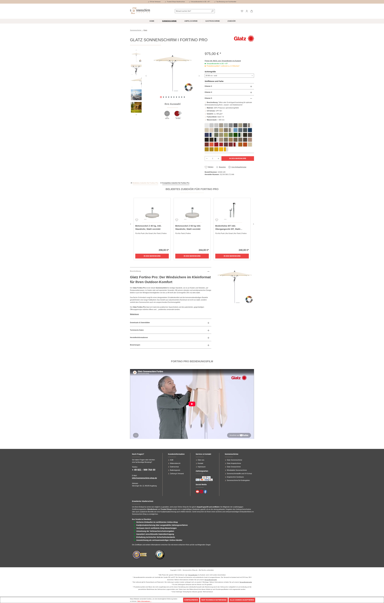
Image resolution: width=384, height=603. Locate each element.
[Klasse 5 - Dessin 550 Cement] (221, 125)
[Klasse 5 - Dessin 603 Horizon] (245, 130)
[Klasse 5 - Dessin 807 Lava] (245, 135)
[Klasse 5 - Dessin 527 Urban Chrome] (216, 130)
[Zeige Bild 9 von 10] (181, 97)
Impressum (202, 467)
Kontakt (200, 463)
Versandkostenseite (210, 579)
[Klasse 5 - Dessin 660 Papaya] (212, 144)
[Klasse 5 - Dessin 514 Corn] (221, 149)
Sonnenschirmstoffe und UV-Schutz (239, 473)
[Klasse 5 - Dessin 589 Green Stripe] (240, 135)
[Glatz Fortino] (172, 73)
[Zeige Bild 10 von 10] (184, 97)
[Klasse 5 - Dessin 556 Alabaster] (207, 130)
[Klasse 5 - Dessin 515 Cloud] (236, 130)
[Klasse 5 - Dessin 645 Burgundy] (231, 144)
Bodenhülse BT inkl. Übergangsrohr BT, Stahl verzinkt (227, 228)
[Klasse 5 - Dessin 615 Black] (212, 140)
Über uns (201, 460)
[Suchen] (212, 11)
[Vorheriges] (146, 75)
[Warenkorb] (251, 11)
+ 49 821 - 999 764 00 (143, 469)
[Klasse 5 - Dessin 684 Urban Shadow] (240, 125)
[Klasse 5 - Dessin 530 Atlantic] (207, 135)
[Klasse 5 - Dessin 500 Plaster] (212, 125)
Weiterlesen (134, 314)
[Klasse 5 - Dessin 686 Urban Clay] (221, 130)
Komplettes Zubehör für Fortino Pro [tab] (175, 183)
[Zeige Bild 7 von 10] (176, 97)
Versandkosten (193, 575)
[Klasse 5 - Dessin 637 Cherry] (207, 144)
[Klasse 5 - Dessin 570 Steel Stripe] (231, 130)
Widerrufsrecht (175, 463)
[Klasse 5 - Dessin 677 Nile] (231, 135)
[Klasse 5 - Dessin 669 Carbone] (250, 135)
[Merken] (136, 220)
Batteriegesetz (175, 470)
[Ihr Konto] (246, 11)
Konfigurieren (191, 600)
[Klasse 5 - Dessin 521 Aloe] (236, 135)
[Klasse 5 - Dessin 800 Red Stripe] (236, 144)
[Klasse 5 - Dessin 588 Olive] (216, 135)
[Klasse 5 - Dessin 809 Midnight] (207, 140)
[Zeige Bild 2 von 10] (163, 97)
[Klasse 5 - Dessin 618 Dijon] (212, 149)
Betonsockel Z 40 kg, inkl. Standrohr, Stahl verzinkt (148, 227)
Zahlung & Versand (177, 473)
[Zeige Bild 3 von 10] (166, 97)
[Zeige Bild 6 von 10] (173, 97)
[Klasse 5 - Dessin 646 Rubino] (221, 144)
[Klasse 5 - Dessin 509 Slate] (236, 125)
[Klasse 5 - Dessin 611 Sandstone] (240, 140)
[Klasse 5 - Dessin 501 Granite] (226, 125)
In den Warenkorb (237, 158)
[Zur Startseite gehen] (140, 10)
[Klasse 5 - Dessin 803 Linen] (221, 140)
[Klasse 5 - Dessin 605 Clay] (226, 140)
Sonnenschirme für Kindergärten (238, 480)
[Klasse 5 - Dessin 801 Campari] (216, 144)
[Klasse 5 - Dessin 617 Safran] (216, 149)
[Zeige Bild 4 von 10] (168, 97)
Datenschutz (174, 467)
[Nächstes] (199, 75)
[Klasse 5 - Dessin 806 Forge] (245, 140)
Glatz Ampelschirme (234, 463)
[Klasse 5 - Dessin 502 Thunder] (245, 125)
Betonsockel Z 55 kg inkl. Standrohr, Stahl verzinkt (188, 227)
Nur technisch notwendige (213, 600)
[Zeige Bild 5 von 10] (171, 97)
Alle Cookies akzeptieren (242, 600)
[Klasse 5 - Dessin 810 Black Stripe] (216, 140)
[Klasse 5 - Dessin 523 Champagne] (212, 130)
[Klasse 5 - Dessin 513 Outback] (245, 144)
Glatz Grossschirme (234, 467)
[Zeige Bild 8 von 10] (179, 97)
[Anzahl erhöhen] (218, 158)
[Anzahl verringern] (207, 158)
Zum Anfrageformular (238, 167)
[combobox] (192, 11)
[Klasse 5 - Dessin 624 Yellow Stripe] (226, 149)
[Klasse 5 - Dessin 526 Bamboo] (250, 144)
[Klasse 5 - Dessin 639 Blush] (250, 140)
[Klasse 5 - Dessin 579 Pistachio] (226, 135)
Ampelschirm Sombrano (235, 477)
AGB (171, 460)
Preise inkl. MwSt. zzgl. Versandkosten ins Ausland (223, 61)
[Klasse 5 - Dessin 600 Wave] (250, 130)
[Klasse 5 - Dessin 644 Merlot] (226, 144)
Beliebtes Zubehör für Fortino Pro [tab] (145, 183)
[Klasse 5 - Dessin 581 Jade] (221, 135)
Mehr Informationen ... (144, 601)
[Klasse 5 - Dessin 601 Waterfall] (240, 130)
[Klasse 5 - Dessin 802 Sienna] (240, 144)
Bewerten (222, 167)
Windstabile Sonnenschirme (237, 470)
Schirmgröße (215, 72)
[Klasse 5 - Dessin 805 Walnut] (236, 140)
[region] (165, 87)
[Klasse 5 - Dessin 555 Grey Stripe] (250, 125)
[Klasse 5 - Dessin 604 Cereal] (207, 149)
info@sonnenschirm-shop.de (144, 478)
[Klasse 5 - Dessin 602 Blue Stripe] (212, 135)
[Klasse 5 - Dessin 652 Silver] (231, 125)
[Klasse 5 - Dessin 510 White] (207, 125)
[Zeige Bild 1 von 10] (160, 97)
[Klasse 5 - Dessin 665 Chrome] (216, 125)
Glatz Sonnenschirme (234, 460)
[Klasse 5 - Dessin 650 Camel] (231, 140)
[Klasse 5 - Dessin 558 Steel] (226, 130)
